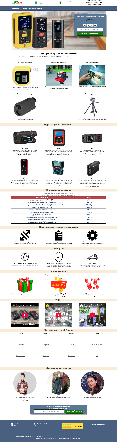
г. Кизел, (70, 2)
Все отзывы (67, 426)
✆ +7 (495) (97, 424)
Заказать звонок (42, 423)
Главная (15, 8)
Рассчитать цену (41, 3)
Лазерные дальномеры (32, 8)
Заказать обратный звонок (94, 4)
